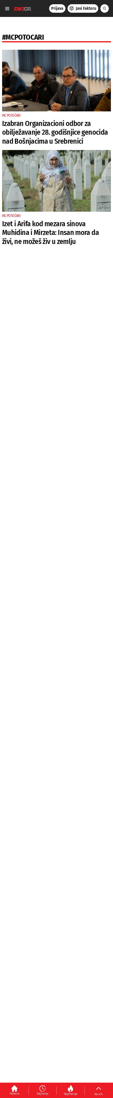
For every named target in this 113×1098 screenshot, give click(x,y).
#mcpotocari (23, 37)
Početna (14, 1093)
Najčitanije (70, 1094)
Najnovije (42, 1093)
